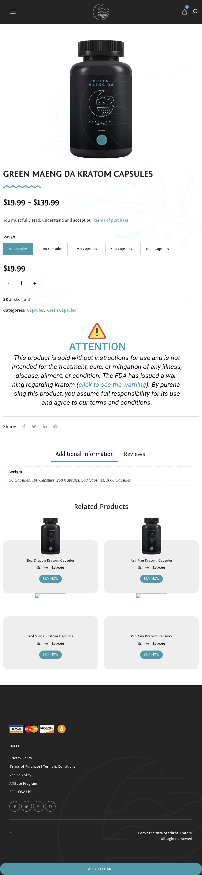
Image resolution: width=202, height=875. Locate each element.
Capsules (35, 310)
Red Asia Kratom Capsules (152, 636)
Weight (10, 236)
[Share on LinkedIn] (45, 426)
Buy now (50, 579)
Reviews (134, 454)
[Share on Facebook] (24, 426)
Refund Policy (20, 775)
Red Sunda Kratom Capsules (50, 636)
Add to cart (101, 869)
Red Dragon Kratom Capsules (50, 560)
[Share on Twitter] (34, 426)
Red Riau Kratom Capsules (151, 560)
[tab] (84, 455)
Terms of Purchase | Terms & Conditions (42, 766)
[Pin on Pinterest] (55, 426)
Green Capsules (61, 310)
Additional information (84, 454)
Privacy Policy (20, 758)
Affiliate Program (23, 784)
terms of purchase (111, 220)
